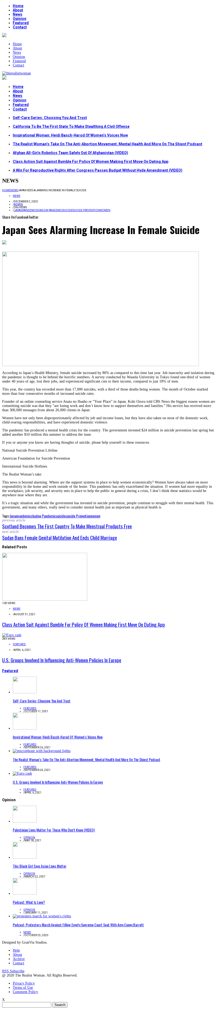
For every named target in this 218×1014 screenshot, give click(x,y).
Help (16, 950)
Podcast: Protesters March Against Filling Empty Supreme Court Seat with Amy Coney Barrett (78, 924)
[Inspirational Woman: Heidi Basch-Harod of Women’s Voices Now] (25, 728)
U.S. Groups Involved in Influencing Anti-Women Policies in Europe (61, 660)
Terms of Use (23, 988)
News (17, 14)
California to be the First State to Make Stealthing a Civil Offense (71, 126)
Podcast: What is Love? (29, 902)
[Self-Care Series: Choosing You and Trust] (25, 692)
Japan (18, 210)
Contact (20, 27)
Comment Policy (25, 992)
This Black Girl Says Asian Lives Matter (39, 866)
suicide (67, 210)
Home (18, 6)
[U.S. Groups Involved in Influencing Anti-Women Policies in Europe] (11, 635)
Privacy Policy (24, 983)
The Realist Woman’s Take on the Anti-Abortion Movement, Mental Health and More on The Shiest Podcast (107, 144)
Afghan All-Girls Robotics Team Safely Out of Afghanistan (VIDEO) (70, 153)
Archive (19, 959)
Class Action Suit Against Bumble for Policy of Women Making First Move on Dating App (90, 161)
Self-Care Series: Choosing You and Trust (50, 118)
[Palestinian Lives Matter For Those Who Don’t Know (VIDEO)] (25, 821)
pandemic (29, 210)
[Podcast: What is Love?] (25, 894)
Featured (21, 23)
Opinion (19, 18)
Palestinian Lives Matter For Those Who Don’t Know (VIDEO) (54, 830)
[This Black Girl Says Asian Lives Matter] (25, 857)
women (105, 210)
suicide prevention (86, 210)
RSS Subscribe (13, 971)
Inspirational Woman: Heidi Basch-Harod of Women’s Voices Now (70, 135)
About (18, 10)
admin (18, 204)
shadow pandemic (49, 210)
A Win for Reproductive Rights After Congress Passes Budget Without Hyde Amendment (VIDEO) (97, 170)
